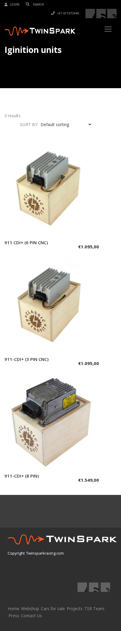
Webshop (30, 608)
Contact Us (31, 615)
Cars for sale (53, 608)
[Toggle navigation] (108, 29)
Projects (75, 608)
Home (13, 608)
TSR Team (94, 608)
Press (14, 615)
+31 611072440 (67, 13)
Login (14, 4)
